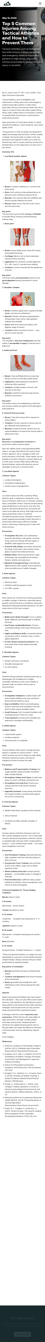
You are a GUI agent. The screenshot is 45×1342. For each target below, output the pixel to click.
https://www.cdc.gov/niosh (28, 1105)
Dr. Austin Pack (11, 93)
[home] (7, 3)
